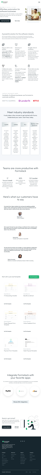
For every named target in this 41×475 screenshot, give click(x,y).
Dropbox (17, 81)
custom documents (6, 55)
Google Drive (18, 80)
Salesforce (17, 77)
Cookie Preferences (33, 459)
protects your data (32, 74)
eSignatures (7, 56)
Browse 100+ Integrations (20, 402)
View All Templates (34, 276)
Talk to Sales (17, 20)
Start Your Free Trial (5, 20)
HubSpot (24, 77)
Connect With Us (6, 427)
